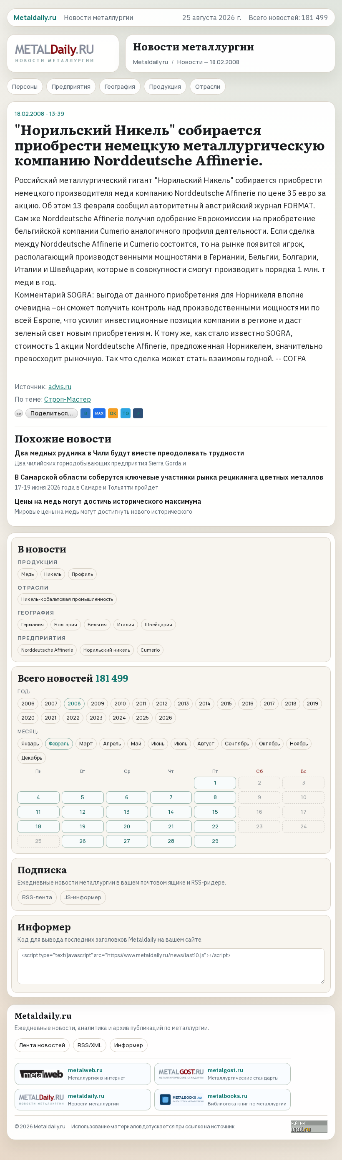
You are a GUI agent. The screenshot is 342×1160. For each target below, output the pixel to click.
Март (86, 743)
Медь (27, 574)
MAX (99, 413)
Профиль (82, 574)
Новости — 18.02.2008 (208, 62)
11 (38, 811)
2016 (248, 703)
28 (171, 841)
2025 (142, 717)
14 (171, 811)
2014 (205, 703)
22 (215, 826)
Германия (32, 624)
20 (126, 826)
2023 (96, 717)
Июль (180, 743)
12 (83, 811)
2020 (28, 717)
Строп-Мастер (67, 399)
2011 (141, 703)
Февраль (59, 743)
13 (127, 811)
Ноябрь (299, 743)
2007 (51, 703)
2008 (74, 703)
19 (83, 826)
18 (38, 826)
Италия (125, 624)
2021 (50, 717)
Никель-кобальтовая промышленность (67, 599)
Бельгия (97, 624)
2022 (73, 717)
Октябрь (269, 743)
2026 (165, 717)
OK (113, 413)
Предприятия (71, 86)
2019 (312, 703)
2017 (269, 703)
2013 (183, 703)
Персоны (25, 86)
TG (125, 413)
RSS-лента (37, 897)
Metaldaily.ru (150, 62)
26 (82, 841)
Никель (52, 574)
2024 (119, 717)
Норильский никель (106, 650)
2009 (97, 703)
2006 (28, 703)
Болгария (65, 624)
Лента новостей (42, 1045)
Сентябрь (237, 743)
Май (136, 743)
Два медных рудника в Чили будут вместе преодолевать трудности (129, 453)
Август (206, 743)
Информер (128, 1045)
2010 (120, 703)
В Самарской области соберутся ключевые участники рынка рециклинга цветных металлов (169, 477)
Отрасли (207, 86)
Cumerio (150, 650)
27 (126, 841)
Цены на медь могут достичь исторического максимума (108, 501)
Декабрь (31, 757)
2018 (291, 703)
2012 (162, 703)
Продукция (165, 86)
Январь (30, 743)
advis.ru (59, 386)
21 (171, 826)
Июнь (157, 743)
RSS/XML (90, 1045)
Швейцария (158, 624)
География (120, 86)
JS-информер (83, 897)
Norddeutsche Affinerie (47, 650)
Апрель (112, 743)
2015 (226, 703)
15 (215, 811)
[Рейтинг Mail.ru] (309, 1126)
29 (215, 841)
